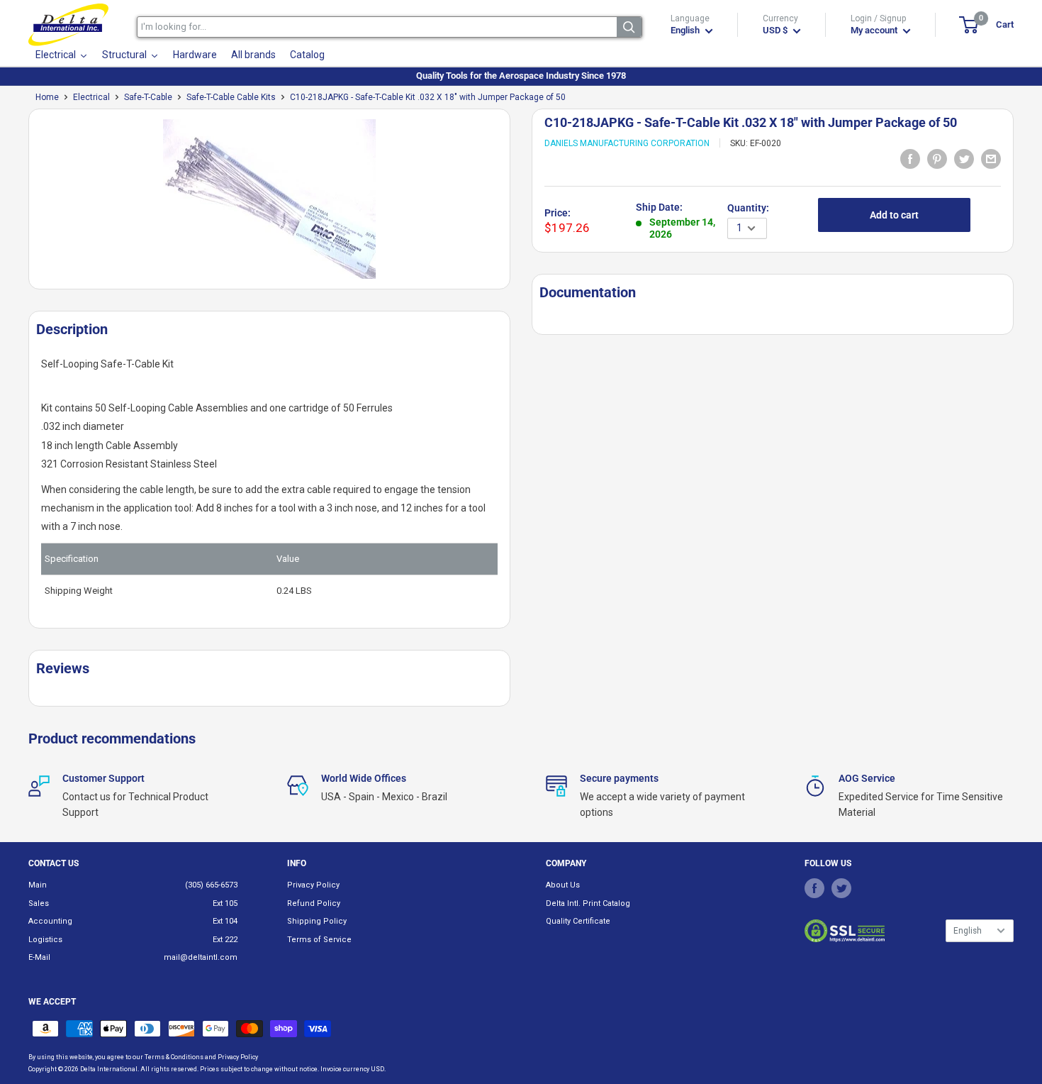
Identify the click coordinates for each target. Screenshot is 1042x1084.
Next (517, 204)
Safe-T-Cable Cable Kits (231, 97)
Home (47, 97)
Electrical (91, 97)
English (967, 931)
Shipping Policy (317, 921)
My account (875, 30)
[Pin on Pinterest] (937, 158)
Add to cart (894, 215)
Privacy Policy (313, 885)
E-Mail (39, 957)
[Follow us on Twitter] (841, 887)
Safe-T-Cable (148, 97)
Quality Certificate (578, 921)
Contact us (53, 863)
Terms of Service (319, 939)
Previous (21, 204)
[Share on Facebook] (910, 158)
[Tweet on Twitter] (964, 158)
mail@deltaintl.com (200, 957)
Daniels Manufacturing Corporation (627, 143)
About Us (563, 885)
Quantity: (748, 208)
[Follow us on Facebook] (814, 887)
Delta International (109, 1069)
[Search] (629, 27)
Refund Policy (313, 903)
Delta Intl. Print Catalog (588, 903)
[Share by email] (991, 158)
